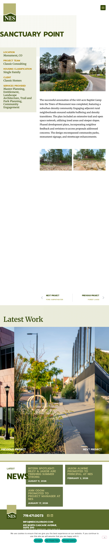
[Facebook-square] (48, 515)
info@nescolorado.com (38, 522)
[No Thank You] (104, 537)
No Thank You (52, 540)
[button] (9, 7)
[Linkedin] (51, 515)
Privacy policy (69, 540)
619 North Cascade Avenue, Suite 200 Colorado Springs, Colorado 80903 (41, 529)
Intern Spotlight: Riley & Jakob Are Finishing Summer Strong (42, 472)
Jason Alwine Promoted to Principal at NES (80, 471)
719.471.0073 (33, 515)
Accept (38, 540)
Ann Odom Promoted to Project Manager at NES (44, 494)
